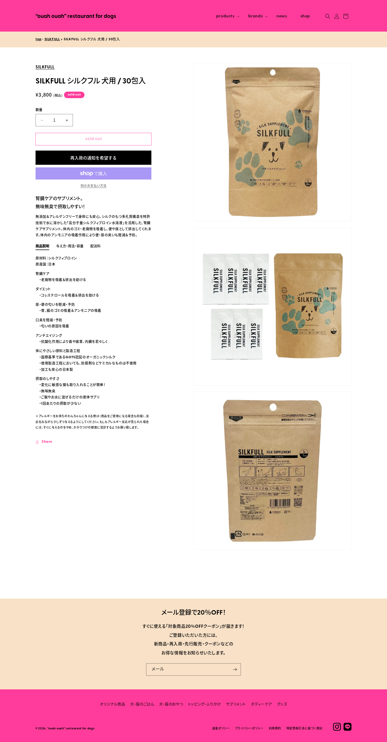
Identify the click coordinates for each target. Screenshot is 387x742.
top (39, 39)
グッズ (282, 704)
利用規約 (275, 729)
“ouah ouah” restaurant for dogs (71, 729)
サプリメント (236, 704)
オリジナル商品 (112, 704)
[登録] (235, 669)
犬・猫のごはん (142, 704)
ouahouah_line (347, 726)
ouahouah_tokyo (337, 726)
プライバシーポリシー (249, 729)
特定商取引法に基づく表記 (304, 729)
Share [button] (47, 442)
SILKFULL (52, 39)
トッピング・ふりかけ (204, 704)
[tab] (42, 247)
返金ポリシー (221, 729)
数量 (39, 110)
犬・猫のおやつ (171, 704)
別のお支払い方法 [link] (94, 186)
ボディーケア (261, 704)
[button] (226, 16)
